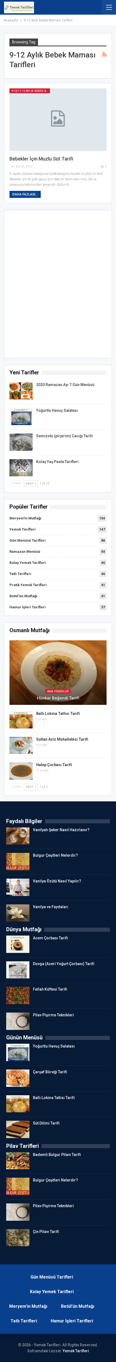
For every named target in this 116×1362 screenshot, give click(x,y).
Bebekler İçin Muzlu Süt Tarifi (41, 159)
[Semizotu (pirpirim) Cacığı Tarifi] (21, 442)
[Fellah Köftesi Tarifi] (17, 995)
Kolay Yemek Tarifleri (27, 563)
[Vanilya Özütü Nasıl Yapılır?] (17, 887)
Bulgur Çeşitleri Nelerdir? (55, 855)
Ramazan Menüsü (24, 552)
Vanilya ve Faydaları (50, 907)
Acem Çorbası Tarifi (50, 938)
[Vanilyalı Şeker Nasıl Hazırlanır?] (17, 836)
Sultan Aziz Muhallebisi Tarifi (62, 739)
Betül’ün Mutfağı (77, 1306)
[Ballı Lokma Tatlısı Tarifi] (21, 719)
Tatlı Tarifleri (20, 574)
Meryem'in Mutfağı (25, 518)
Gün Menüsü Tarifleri (27, 540)
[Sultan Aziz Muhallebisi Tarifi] (21, 745)
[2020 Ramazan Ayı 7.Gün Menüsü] (21, 391)
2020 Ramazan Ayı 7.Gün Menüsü (65, 385)
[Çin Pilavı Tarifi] (17, 1238)
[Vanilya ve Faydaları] (17, 913)
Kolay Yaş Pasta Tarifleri (57, 462)
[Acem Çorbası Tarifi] (17, 944)
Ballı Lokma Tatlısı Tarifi (58, 713)
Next (30, 483)
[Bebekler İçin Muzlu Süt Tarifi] (58, 119)
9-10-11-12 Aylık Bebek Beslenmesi (30, 91)
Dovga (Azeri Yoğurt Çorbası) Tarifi (63, 964)
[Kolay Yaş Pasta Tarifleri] (21, 468)
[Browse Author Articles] (12, 166)
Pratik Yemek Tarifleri (28, 585)
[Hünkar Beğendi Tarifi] (58, 672)
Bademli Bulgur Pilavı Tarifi (57, 1154)
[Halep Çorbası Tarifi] (21, 771)
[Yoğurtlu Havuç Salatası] (21, 416)
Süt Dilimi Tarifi (46, 1123)
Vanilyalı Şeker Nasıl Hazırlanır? (61, 830)
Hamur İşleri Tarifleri (27, 607)
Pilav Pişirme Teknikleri (53, 1015)
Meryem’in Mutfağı (28, 1306)
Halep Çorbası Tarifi (54, 765)
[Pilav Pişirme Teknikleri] (17, 1021)
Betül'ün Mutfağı (23, 596)
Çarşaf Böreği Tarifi (50, 1072)
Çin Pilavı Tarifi (46, 1231)
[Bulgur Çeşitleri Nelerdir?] (17, 861)
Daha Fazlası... (25, 194)
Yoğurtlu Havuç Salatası (57, 410)
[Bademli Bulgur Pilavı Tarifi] (17, 1161)
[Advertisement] (58, 285)
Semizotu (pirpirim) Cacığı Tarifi (64, 436)
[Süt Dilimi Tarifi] (17, 1129)
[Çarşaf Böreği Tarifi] (17, 1078)
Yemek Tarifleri (22, 529)
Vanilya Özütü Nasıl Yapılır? (57, 881)
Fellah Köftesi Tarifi (50, 989)
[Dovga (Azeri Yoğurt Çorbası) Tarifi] (17, 970)
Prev (17, 483)
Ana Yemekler (58, 691)
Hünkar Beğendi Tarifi (58, 698)
